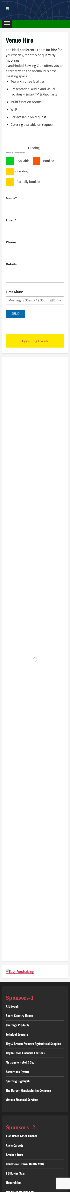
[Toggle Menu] (7, 24)
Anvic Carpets (14, 1145)
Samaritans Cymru (17, 1071)
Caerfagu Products (17, 1025)
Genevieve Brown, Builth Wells (25, 1164)
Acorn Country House (19, 1015)
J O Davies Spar (15, 1173)
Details (11, 264)
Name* (11, 198)
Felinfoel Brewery (17, 1034)
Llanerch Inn (13, 1182)
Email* (11, 220)
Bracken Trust (14, 1154)
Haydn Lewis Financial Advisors (25, 1053)
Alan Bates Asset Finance (22, 1135)
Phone (11, 242)
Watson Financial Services (22, 1099)
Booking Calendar (19, 152)
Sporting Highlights (18, 1081)
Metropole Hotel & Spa (20, 1062)
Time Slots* (15, 292)
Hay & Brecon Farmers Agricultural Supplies (33, 1043)
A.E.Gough (12, 1006)
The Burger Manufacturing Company (28, 1090)
